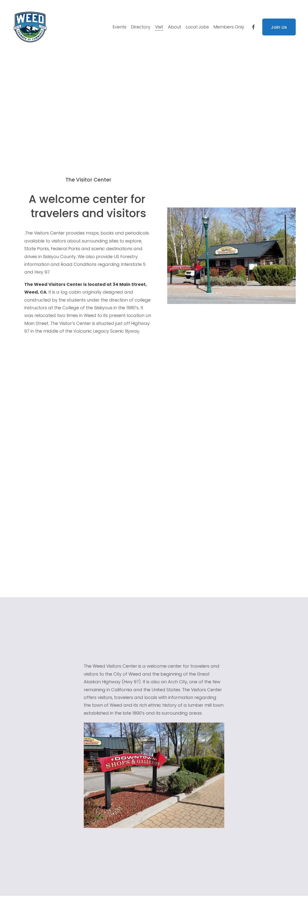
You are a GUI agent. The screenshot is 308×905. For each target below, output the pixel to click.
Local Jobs (197, 27)
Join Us (279, 27)
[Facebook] (253, 27)
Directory (140, 27)
